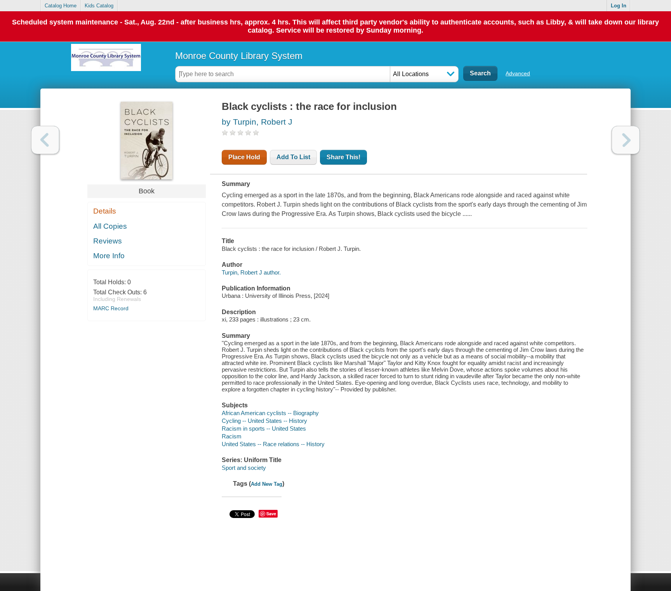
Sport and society (244, 467)
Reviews (107, 241)
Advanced (518, 73)
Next (626, 140)
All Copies (110, 226)
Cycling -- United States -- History (264, 420)
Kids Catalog (99, 6)
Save (271, 513)
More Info (109, 256)
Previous (45, 140)
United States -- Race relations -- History (273, 444)
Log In (618, 6)
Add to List (293, 157)
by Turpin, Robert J (257, 121)
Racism (232, 436)
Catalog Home (60, 6)
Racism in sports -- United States (264, 428)
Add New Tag (266, 484)
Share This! (343, 157)
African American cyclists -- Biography (270, 413)
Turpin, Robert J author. (251, 272)
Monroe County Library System (238, 55)
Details (104, 211)
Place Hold (244, 157)
